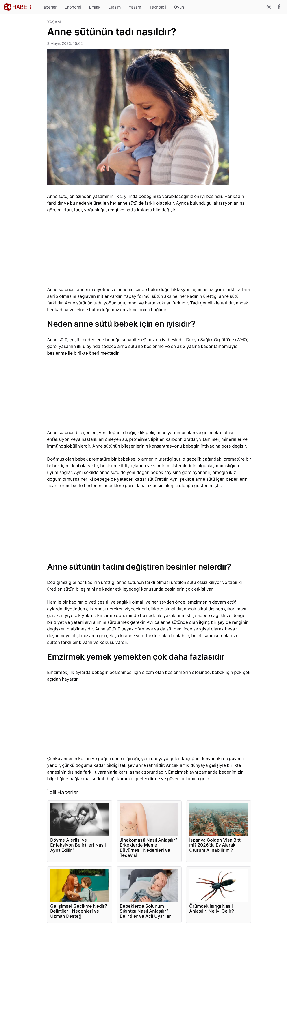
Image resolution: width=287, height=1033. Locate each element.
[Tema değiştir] (269, 7)
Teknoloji (157, 7)
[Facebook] (279, 7)
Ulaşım (114, 7)
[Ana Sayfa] (17, 7)
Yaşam (135, 7)
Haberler (49, 7)
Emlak (94, 7)
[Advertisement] (23, 87)
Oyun (179, 7)
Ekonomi (73, 7)
